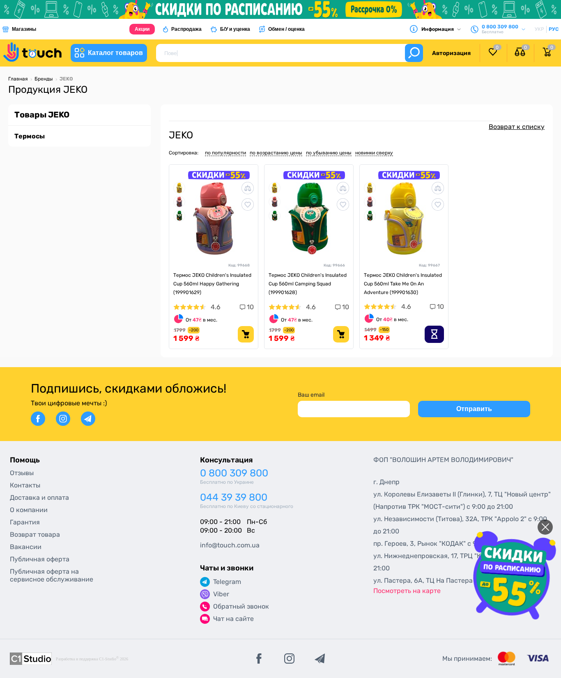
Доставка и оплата (39, 497)
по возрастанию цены (276, 153)
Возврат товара (35, 534)
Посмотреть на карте (407, 591)
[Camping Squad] (179, 215)
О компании (29, 510)
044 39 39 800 (233, 497)
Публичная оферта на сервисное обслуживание (51, 575)
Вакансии (25, 547)
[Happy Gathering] (179, 201)
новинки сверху (374, 153)
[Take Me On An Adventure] (179, 187)
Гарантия (25, 522)
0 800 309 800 (234, 473)
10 (249, 307)
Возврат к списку (517, 127)
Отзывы (22, 473)
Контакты (25, 485)
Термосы (29, 136)
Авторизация (451, 53)
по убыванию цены (329, 153)
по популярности (225, 153)
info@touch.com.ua (230, 545)
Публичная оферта (39, 559)
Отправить (474, 408)
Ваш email (311, 394)
